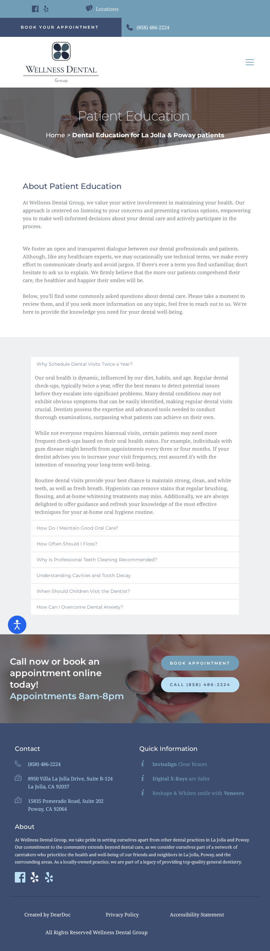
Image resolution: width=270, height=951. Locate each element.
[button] (250, 62)
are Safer (181, 778)
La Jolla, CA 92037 (48, 786)
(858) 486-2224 (153, 27)
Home (55, 135)
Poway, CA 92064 (47, 809)
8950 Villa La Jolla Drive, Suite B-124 (70, 778)
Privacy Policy (122, 914)
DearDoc (60, 914)
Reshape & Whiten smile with (198, 793)
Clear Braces (179, 764)
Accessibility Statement (197, 914)
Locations (107, 9)
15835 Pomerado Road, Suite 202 (65, 801)
